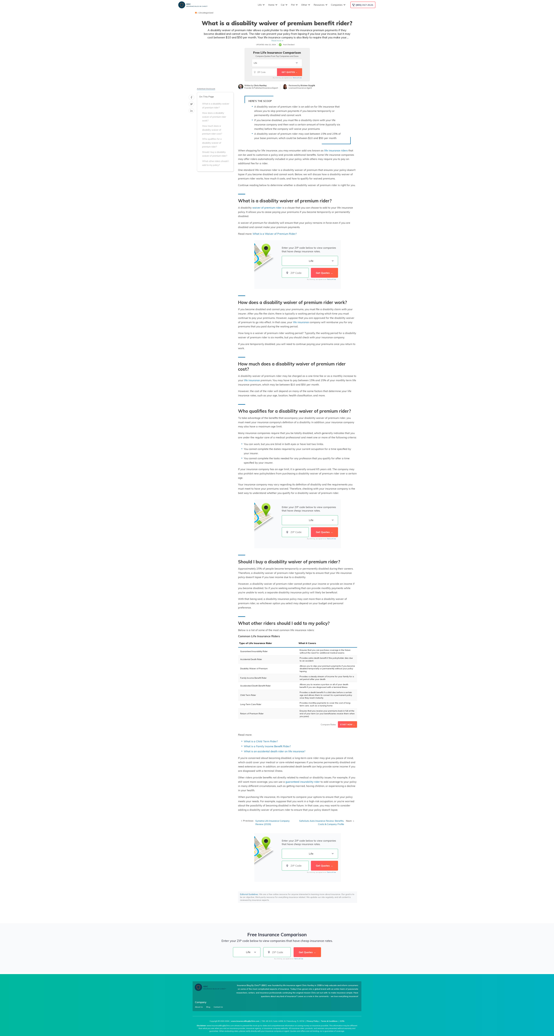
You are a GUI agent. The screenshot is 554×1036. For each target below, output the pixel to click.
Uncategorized (206, 12)
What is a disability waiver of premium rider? (215, 105)
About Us (199, 1007)
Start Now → (347, 724)
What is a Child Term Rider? (261, 741)
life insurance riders (336, 150)
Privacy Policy (313, 1021)
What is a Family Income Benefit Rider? (267, 746)
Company (200, 1002)
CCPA (342, 1021)
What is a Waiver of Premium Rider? (275, 233)
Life (260, 4)
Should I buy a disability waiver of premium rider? (214, 154)
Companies (336, 4)
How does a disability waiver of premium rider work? (214, 116)
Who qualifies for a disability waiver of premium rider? (212, 142)
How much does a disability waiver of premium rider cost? (212, 129)
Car (283, 4)
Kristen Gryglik (308, 85)
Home (271, 4)
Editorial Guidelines (249, 894)
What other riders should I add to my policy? (215, 163)
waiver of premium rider (267, 207)
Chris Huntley (260, 85)
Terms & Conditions (329, 1021)
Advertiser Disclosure (206, 89)
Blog (208, 1007)
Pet (293, 4)
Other (304, 4)
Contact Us (218, 1007)
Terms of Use (297, 78)
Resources (319, 4)
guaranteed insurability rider (303, 781)
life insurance (301, 322)
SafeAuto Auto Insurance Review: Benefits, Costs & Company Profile (321, 822)
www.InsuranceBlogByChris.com (245, 1021)
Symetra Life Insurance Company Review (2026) (272, 822)
